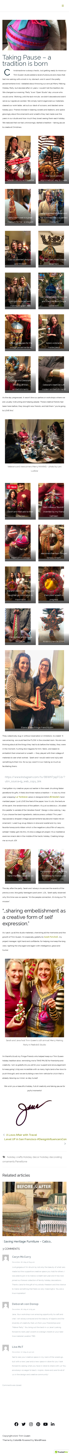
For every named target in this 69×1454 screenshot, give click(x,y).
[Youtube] (45, 1424)
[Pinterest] (38, 1424)
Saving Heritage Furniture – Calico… (28, 1241)
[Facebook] (16, 1424)
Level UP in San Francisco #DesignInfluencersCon (35, 1139)
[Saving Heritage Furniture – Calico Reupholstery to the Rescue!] (34, 1209)
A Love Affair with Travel (21, 1134)
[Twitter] (24, 1424)
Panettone (21, 1161)
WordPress (40, 1440)
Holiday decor (31, 1157)
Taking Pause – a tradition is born (26, 60)
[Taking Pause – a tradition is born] (34, 34)
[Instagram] (31, 1424)
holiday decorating (51, 1157)
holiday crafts (15, 1157)
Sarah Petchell (51, 937)
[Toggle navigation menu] (63, 6)
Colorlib (17, 1440)
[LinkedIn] (53, 1424)
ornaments (8, 1161)
